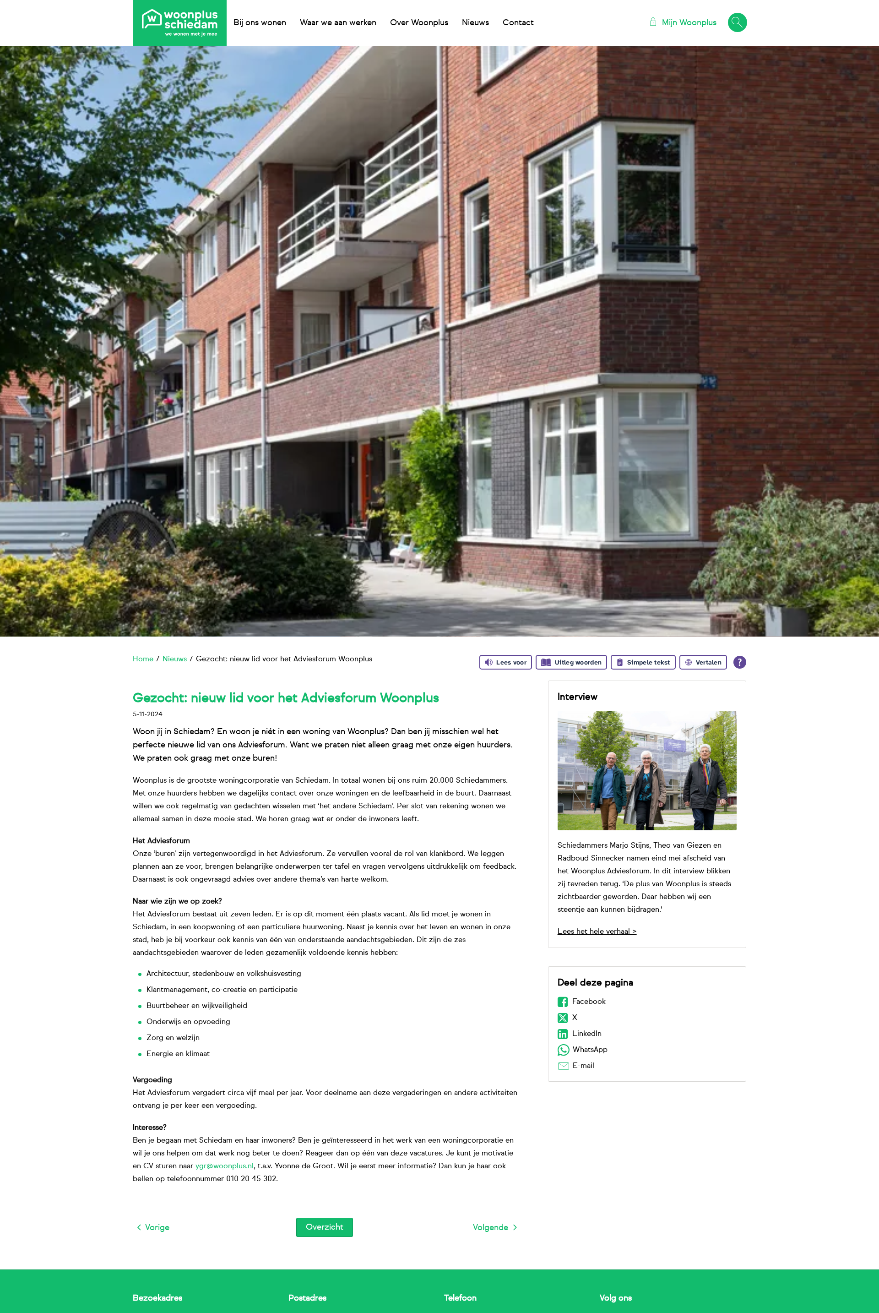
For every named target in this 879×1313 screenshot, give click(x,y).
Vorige (157, 1228)
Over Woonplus (419, 23)
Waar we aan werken (338, 23)
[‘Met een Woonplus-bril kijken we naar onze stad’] (647, 770)
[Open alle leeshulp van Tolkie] (739, 662)
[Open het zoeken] (737, 23)
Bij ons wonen (259, 23)
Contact (518, 23)
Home (143, 659)
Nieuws (475, 23)
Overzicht (324, 1227)
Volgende (490, 1228)
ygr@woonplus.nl (224, 1166)
